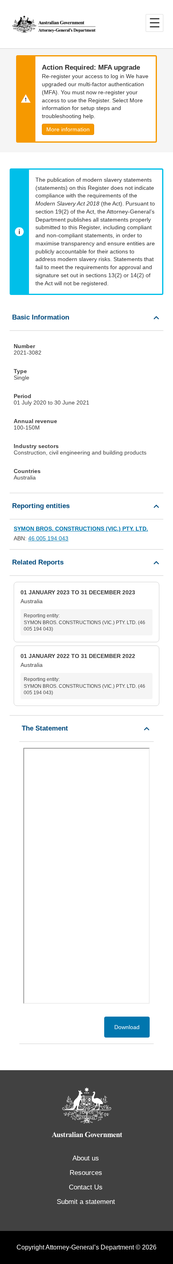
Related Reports (38, 562)
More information (68, 129)
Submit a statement (86, 1202)
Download (127, 1027)
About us (85, 1158)
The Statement (45, 728)
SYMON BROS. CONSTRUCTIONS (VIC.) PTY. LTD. (81, 528)
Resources (86, 1173)
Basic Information (40, 317)
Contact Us (86, 1187)
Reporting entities (41, 506)
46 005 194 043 (48, 538)
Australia (83, 610)
